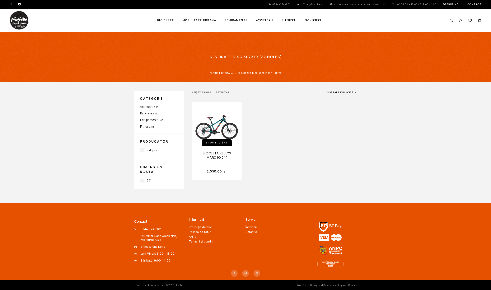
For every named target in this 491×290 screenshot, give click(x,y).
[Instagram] (19, 4)
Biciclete (165, 20)
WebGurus (349, 285)
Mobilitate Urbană (199, 20)
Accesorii (264, 20)
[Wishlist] (470, 21)
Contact (474, 4)
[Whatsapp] (257, 273)
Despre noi (451, 4)
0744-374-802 (281, 4)
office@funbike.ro (312, 4)
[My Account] (460, 20)
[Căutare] (451, 20)
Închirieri (312, 20)
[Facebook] (11, 4)
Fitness (288, 20)
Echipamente (236, 20)
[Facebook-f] (234, 273)
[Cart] (479, 21)
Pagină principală (221, 73)
